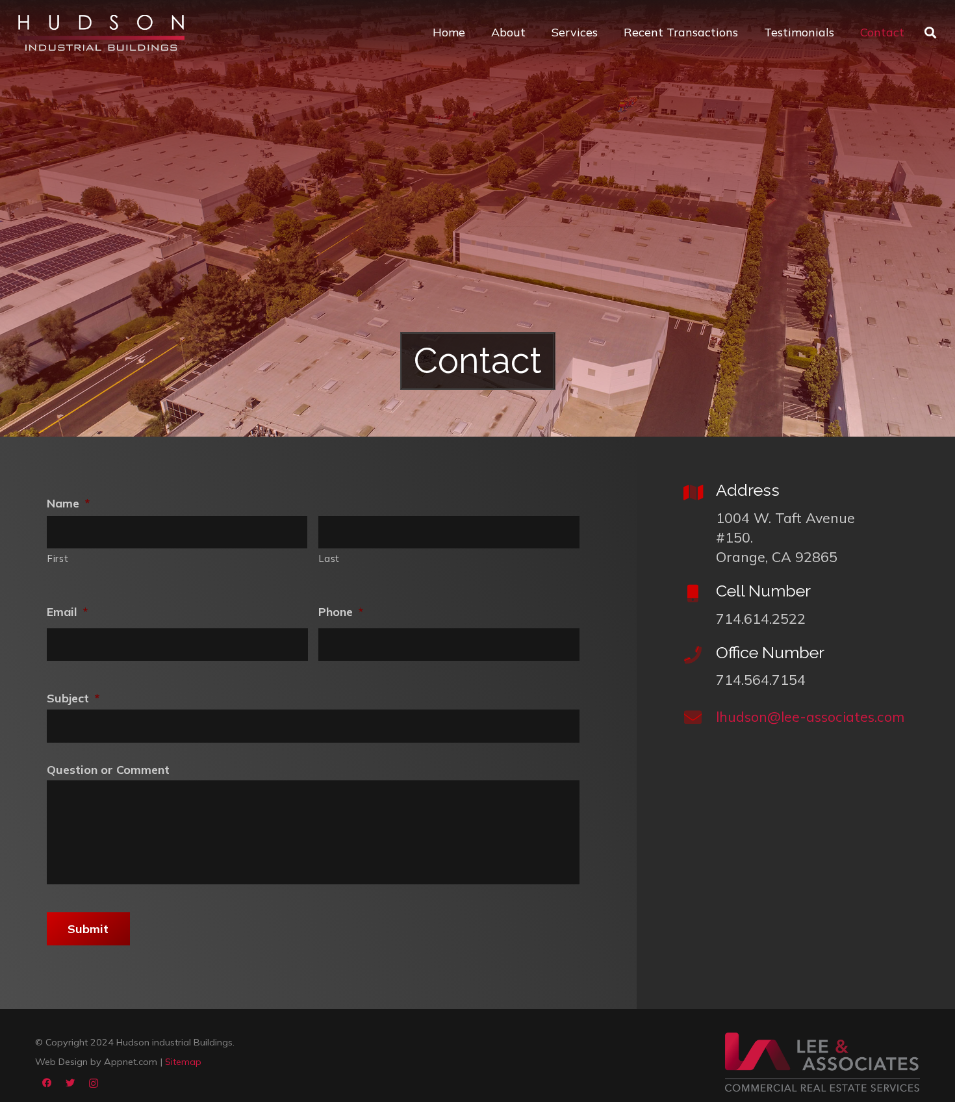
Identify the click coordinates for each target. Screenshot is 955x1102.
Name (68, 503)
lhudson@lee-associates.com (810, 716)
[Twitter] (70, 1083)
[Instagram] (93, 1083)
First (57, 558)
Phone (340, 611)
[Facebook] (46, 1083)
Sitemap (183, 1062)
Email (67, 611)
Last (329, 558)
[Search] (930, 32)
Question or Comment (108, 769)
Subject (73, 698)
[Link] (101, 33)
